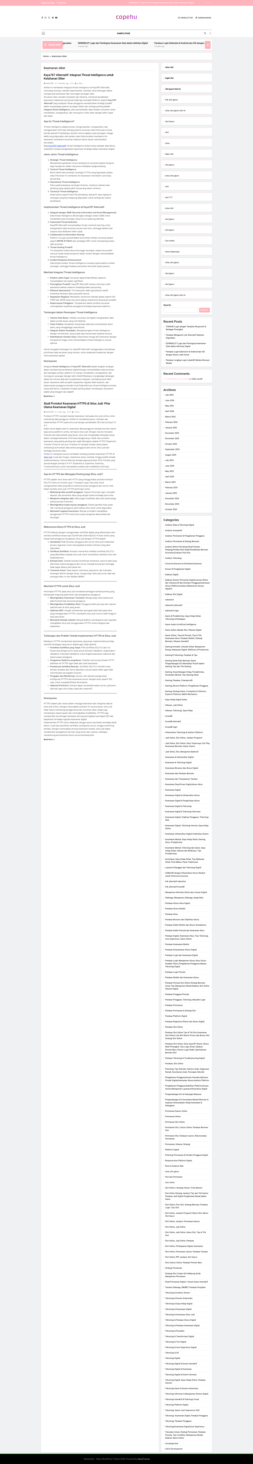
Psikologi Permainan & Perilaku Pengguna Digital (186, 1155)
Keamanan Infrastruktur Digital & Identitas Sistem (187, 834)
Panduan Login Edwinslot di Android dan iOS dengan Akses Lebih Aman (162, 3)
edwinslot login (172, 610)
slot (167, 132)
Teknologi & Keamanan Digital (178, 1309)
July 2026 (169, 395)
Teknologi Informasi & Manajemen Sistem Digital (186, 1394)
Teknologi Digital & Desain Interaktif (181, 1364)
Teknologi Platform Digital (176, 1405)
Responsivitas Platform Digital (178, 1160)
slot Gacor (169, 121)
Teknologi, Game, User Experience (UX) (182, 1410)
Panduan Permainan (174, 1005)
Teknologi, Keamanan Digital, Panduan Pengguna (186, 1416)
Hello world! (197, 379)
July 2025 (169, 460)
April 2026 (169, 411)
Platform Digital (172, 1149)
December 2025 (172, 433)
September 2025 (172, 449)
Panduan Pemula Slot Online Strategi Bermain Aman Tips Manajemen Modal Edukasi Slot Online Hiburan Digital (187, 986)
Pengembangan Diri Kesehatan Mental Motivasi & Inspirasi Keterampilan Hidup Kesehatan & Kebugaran (186, 1102)
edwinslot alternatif (173, 605)
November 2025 (172, 438)
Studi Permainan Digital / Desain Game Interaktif (186, 1282)
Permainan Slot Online (175, 1122)
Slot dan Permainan (173, 1177)
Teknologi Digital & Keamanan (178, 1369)
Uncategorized (171, 1443)
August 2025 (170, 455)
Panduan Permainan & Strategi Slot (180, 1010)
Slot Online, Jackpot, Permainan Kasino (182, 1221)
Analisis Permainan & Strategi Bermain (182, 541)
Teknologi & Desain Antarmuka (178, 1298)
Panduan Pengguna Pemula (177, 994)
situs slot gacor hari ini (175, 110)
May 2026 (169, 406)
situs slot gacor (172, 176)
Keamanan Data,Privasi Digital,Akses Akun (184, 784)
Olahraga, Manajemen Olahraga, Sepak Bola (184, 898)
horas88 (168, 716)
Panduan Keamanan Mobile (177, 944)
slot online (170, 241)
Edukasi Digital (171, 574)
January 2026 (171, 427)
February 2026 (171, 422)
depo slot (169, 154)
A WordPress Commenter (176, 379)
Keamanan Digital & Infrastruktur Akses (182, 795)
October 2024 (171, 509)
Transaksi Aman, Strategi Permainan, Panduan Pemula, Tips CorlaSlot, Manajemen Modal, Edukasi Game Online (185, 1435)
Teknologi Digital (172, 1358)
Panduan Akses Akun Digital (177, 903)
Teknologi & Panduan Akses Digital (180, 1320)
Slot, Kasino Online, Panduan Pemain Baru (183, 1262)
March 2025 (170, 482)
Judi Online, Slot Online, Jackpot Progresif (183, 738)
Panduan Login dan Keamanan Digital (181, 955)
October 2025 (171, 444)
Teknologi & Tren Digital (175, 1342)
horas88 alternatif (173, 721)
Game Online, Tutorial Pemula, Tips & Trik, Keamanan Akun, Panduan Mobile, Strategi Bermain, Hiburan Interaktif (183, 638)
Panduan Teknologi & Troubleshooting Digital (185, 1058)
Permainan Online (173, 1116)
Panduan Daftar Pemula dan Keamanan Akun (184, 930)
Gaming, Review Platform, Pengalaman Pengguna (186, 686)
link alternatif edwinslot (175, 881)
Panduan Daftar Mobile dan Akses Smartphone (185, 925)
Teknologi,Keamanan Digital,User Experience (184, 1426)
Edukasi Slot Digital (174, 594)
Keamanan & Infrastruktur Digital (179, 757)
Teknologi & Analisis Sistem (177, 1293)
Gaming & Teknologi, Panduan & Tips (181, 655)
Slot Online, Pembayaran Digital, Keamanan (184, 1246)
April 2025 (169, 476)
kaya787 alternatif (57, 146)
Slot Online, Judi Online (175, 1227)
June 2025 (169, 466)
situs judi (48, 457)
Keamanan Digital (173, 790)
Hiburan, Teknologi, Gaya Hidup (179, 710)
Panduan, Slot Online (174, 1063)
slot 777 (168, 197)
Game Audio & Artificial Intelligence (180, 624)
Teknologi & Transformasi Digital (179, 1336)
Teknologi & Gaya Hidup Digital (178, 1303)
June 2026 (169, 400)
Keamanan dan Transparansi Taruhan (181, 779)
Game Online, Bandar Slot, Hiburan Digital (183, 630)
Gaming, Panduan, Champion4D (179, 680)
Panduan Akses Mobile (175, 908)
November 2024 (172, 504)
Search (167, 305)
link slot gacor (171, 100)
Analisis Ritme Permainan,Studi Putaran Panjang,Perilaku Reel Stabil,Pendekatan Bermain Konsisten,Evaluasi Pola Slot (186, 550)
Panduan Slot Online (174, 1027)
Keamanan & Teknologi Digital (178, 762)
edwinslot (169, 600)
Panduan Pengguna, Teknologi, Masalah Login (185, 1000)
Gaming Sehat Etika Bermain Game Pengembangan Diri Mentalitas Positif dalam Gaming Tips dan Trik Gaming (184, 663)
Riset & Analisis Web (174, 1166)
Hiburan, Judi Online (174, 705)
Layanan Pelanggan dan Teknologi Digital (183, 867)
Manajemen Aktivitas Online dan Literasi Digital (186, 892)
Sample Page (123, 33)
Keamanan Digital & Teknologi (178, 806)
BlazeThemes (144, 1459)
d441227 (50, 83)
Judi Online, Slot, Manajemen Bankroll (181, 752)
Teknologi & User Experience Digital (181, 1347)
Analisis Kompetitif (173, 530)
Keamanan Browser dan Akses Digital (181, 768)
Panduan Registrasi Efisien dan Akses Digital (185, 1021)
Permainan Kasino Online (176, 1111)
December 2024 (172, 498)
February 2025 (171, 487)
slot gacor (169, 165)
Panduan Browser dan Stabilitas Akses (182, 919)
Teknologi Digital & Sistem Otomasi (181, 1374)
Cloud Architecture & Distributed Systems (183, 563)
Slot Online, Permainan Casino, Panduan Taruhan (186, 1251)
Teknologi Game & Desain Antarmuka (181, 1388)
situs (167, 143)
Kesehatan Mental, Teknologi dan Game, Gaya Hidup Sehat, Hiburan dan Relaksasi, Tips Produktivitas (185, 851)
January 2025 (171, 493)
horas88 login (171, 727)
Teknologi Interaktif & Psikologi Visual (182, 1399)
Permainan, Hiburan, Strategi (177, 1144)
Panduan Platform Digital (176, 1016)
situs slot (169, 208)
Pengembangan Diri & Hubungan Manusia (183, 1094)
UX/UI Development (174, 1449)
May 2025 (169, 471)
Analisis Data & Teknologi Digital (179, 525)
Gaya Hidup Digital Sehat (176, 699)
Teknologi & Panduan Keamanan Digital (182, 1325)
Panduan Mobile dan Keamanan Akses (182, 977)
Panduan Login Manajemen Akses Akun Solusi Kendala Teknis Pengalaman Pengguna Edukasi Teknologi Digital (185, 963)
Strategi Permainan (173, 1268)
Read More (48, 396)
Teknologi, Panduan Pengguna (178, 1421)
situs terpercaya (172, 251)
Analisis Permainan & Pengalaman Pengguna (184, 536)
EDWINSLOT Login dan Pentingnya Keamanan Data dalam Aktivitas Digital (63, 43)
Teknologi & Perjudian (174, 1331)
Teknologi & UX (172, 1353)
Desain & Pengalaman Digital (178, 569)
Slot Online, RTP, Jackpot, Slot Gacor (181, 1257)
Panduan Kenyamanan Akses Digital (181, 950)
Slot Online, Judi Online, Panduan (179, 1241)
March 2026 (170, 417)
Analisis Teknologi (173, 558)
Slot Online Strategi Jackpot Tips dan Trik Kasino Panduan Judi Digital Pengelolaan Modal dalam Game (186, 1196)
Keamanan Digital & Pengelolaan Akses (182, 801)
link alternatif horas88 (174, 887)
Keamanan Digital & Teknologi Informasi (183, 811)
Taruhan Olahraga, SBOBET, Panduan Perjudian (185, 1287)
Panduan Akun (171, 914)
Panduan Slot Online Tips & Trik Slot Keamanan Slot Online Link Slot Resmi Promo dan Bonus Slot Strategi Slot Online (187, 1035)
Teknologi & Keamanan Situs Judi (180, 1314)
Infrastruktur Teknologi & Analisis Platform (184, 732)
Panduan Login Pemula (175, 972)
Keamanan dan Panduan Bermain (179, 773)
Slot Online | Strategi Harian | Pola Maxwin (183, 1188)
